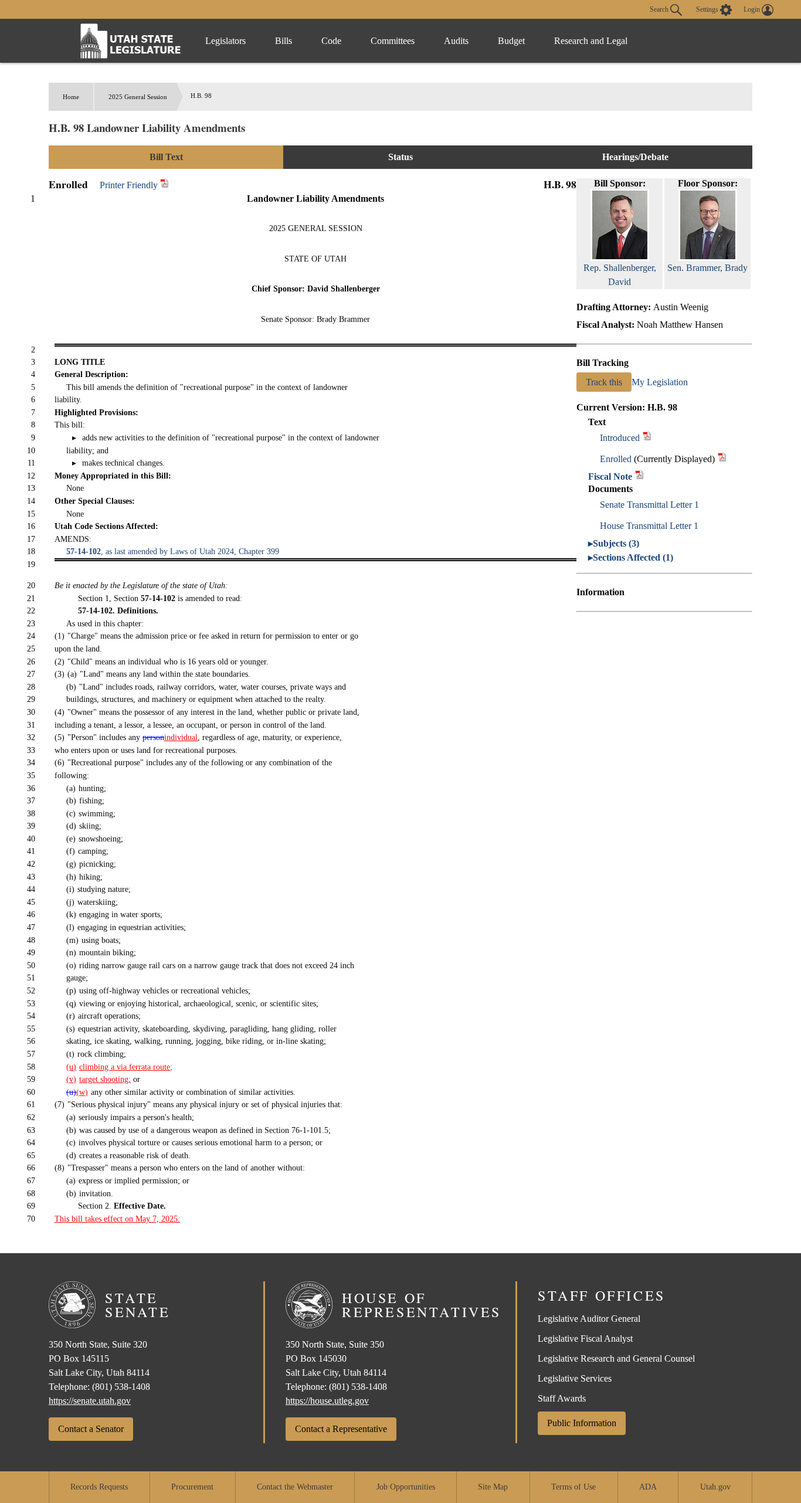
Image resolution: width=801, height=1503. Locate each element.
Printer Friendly (130, 185)
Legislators (225, 41)
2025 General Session (137, 96)
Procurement (192, 1486)
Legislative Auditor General (589, 1319)
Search (660, 9)
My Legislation (660, 382)
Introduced (620, 438)
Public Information (581, 1423)
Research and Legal (590, 41)
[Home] (130, 41)
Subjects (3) (616, 543)
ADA (648, 1486)
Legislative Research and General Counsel (616, 1358)
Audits (456, 41)
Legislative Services (575, 1378)
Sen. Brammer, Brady (707, 268)
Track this (604, 382)
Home (71, 96)
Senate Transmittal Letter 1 (649, 505)
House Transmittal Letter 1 (649, 526)
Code (331, 41)
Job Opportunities (405, 1486)
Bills (283, 41)
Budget (511, 41)
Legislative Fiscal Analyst (585, 1338)
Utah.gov (715, 1486)
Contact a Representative (341, 1429)
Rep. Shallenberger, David (619, 275)
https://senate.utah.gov (90, 1401)
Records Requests (99, 1486)
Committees (393, 41)
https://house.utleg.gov (327, 1401)
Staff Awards (562, 1398)
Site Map (493, 1486)
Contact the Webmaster (295, 1486)
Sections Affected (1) (633, 557)
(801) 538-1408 (121, 1387)
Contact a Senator (91, 1429)
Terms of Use (573, 1486)
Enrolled (616, 459)
